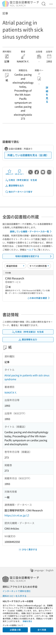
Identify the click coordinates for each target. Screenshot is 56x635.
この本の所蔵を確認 (37, 298)
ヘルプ (30, 249)
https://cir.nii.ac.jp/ (15, 515)
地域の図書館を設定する (27, 256)
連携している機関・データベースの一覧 (29, 231)
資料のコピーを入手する (14, 595)
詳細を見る (47, 94)
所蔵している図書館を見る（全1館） (28, 155)
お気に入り (9, 174)
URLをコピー (19, 174)
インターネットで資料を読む (16, 591)
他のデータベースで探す (21, 191)
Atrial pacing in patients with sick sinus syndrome (27, 377)
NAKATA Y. (11, 392)
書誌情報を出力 (16, 185)
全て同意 (41, 629)
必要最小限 (15, 629)
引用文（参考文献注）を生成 (23, 180)
